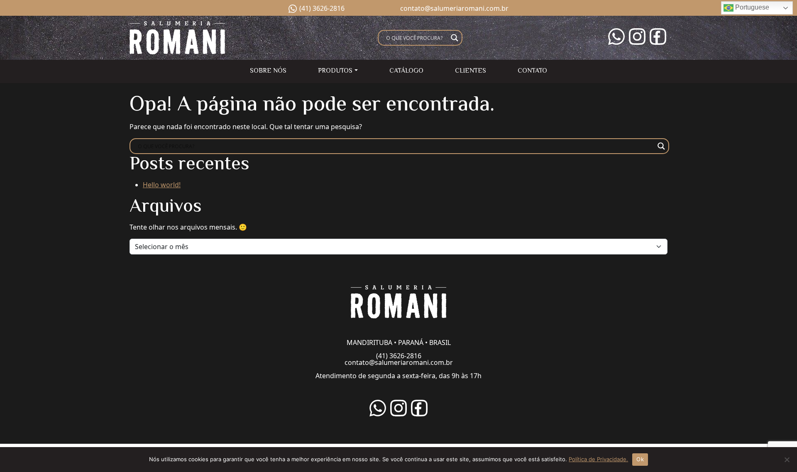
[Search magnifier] (454, 38)
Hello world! (162, 184)
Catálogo (406, 71)
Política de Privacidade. (598, 459)
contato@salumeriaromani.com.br (454, 8)
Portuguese (751, 7)
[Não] (786, 459)
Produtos (335, 71)
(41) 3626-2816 (322, 8)
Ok (640, 459)
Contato (532, 71)
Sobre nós (268, 71)
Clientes (470, 71)
